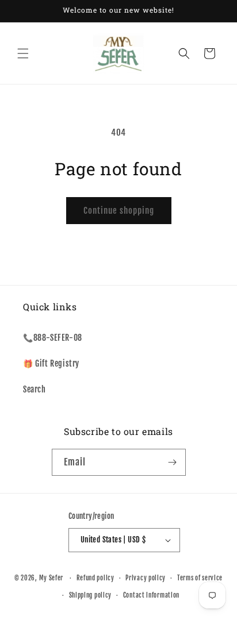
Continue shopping (118, 210)
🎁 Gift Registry (51, 363)
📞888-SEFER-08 (52, 337)
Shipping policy (90, 595)
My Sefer (51, 578)
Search (34, 389)
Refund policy (95, 578)
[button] (23, 53)
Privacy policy (145, 578)
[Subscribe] (172, 462)
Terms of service (200, 578)
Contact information (151, 595)
